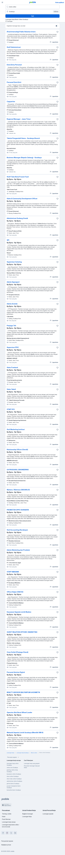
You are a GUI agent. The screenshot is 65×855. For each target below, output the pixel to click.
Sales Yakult (11, 389)
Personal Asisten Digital (16, 672)
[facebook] (3, 833)
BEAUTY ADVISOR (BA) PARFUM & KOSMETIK (23, 692)
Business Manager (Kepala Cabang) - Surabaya (24, 157)
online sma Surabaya (12, 767)
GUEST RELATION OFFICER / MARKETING (22, 632)
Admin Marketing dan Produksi (18, 550)
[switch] (57, 26)
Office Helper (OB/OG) (15, 592)
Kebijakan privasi (6, 845)
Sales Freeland (12, 367)
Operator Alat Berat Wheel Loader (19, 712)
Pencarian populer (12, 757)
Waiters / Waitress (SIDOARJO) (18, 490)
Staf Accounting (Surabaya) (17, 530)
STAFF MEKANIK (13, 572)
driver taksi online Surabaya (14, 778)
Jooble (12, 851)
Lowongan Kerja (27, 816)
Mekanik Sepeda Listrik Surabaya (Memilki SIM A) (25, 732)
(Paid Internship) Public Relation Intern (21, 32)
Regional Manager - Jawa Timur (19, 119)
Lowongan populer (48, 814)
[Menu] (2, 2)
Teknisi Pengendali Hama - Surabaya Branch (23, 138)
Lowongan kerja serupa (8, 822)
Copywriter (11, 101)
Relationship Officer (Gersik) (17, 449)
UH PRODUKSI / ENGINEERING (18, 470)
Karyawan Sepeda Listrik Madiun (19, 612)
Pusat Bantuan (6, 819)
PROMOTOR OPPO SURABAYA (18, 510)
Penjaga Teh (11, 325)
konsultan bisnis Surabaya (14, 790)
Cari (32, 16)
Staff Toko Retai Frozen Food (18, 177)
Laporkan (55, 42)
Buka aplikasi (59, 2)
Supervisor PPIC (13, 347)
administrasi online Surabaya (14, 781)
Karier (3, 816)
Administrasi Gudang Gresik (17, 218)
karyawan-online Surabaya (14, 774)
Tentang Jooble (6, 814)
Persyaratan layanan (7, 841)
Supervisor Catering (14, 262)
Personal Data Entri (14, 82)
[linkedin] (15, 833)
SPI (8, 240)
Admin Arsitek (12, 304)
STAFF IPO (11, 409)
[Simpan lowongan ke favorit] (57, 32)
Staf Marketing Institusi (16, 429)
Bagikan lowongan (27, 814)
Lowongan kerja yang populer (32, 763)
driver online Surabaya (13, 776)
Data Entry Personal (14, 65)
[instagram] (7, 833)
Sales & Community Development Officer (22, 198)
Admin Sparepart (13, 282)
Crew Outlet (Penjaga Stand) (17, 652)
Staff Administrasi (14, 47)
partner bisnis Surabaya (13, 783)
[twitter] (11, 833)
